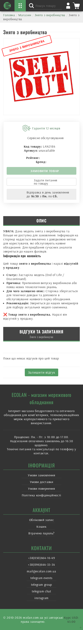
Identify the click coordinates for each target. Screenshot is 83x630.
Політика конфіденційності (41, 495)
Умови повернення (41, 488)
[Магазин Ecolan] (7, 6)
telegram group (41, 584)
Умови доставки (41, 482)
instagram (41, 598)
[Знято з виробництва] (41, 76)
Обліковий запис (41, 520)
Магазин (24, 15)
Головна (9, 15)
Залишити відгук (41, 372)
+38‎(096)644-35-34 (41, 564)
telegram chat (41, 591)
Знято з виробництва (50, 15)
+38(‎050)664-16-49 (41, 558)
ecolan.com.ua (33, 617)
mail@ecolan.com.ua (41, 571)
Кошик (41, 526)
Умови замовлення (41, 475)
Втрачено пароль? (41, 533)
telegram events (41, 578)
